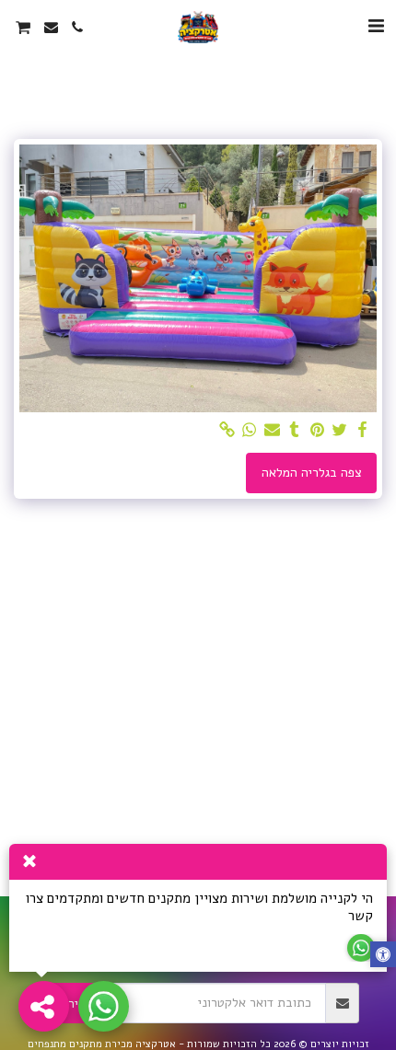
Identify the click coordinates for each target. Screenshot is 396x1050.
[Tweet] (340, 430)
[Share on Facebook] (363, 430)
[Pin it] (317, 430)
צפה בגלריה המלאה (312, 472)
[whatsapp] (249, 430)
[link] (227, 430)
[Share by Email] (272, 430)
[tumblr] (294, 430)
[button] (375, 26)
